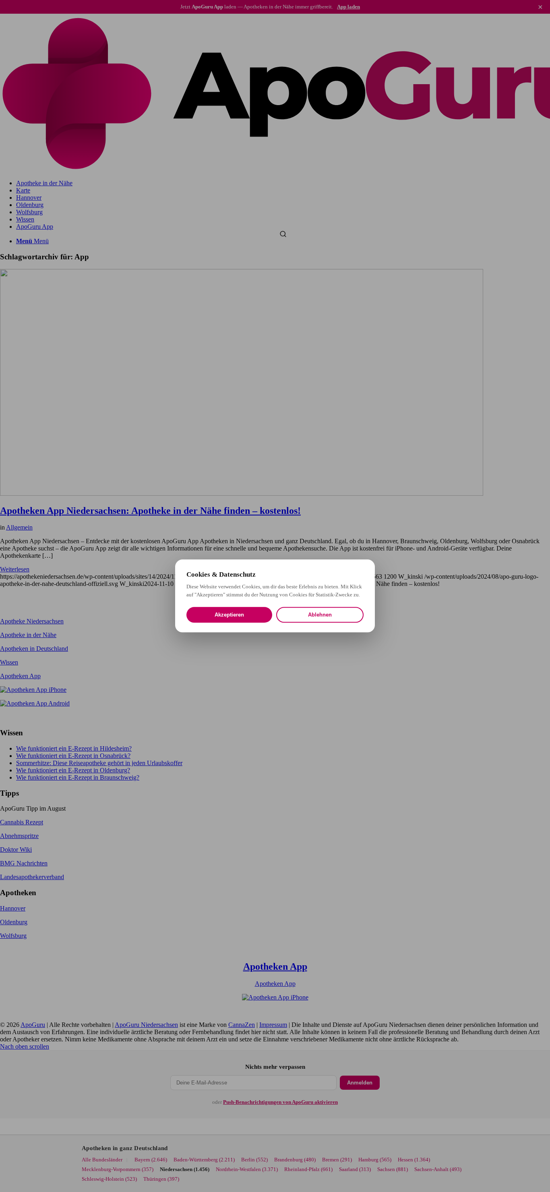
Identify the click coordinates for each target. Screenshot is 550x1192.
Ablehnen (320, 615)
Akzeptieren (229, 615)
